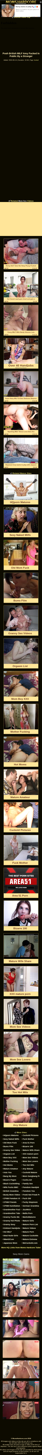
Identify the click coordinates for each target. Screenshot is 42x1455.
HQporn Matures (11, 1135)
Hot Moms (8, 1165)
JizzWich (27, 1210)
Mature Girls (28, 1221)
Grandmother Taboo (12, 1213)
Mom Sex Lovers (30, 1161)
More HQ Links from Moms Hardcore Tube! (21, 1248)
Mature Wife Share (31, 1150)
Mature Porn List (30, 1224)
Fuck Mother (28, 1139)
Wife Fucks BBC (10, 1187)
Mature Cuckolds (30, 1236)
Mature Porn (28, 1232)
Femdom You (29, 1191)
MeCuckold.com (30, 1243)
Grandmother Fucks (12, 1210)
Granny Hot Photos (12, 1221)
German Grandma (31, 1206)
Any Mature (28, 1169)
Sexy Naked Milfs (11, 1139)
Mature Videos (29, 1228)
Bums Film (8, 1146)
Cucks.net (27, 1180)
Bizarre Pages (9, 1180)
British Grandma (11, 1191)
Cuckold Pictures (30, 1135)
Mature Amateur (10, 1169)
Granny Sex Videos (12, 1150)
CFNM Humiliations (12, 1206)
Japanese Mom (10, 1243)
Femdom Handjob (31, 1187)
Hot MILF (7, 1232)
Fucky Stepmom (30, 1202)
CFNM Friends (9, 1202)
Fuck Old (27, 1198)
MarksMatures (29, 1217)
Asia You (7, 1172)
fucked (36, 60)
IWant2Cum (8, 1239)
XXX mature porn (30, 1154)
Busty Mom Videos (12, 1195)
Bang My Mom (9, 1176)
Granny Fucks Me (11, 1217)
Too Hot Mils (28, 1165)
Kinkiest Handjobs (11, 1228)
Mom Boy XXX (9, 1158)
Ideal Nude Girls (10, 1236)
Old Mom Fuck (10, 1143)
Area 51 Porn (29, 1143)
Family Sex (28, 1184)
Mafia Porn (28, 1213)
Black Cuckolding (11, 1184)
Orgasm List (9, 1154)
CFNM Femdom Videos (13, 1198)
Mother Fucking (10, 1161)
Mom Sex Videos (30, 1158)
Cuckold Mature (30, 1172)
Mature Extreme (30, 1239)
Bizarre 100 (28, 1146)
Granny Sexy (9, 1224)
